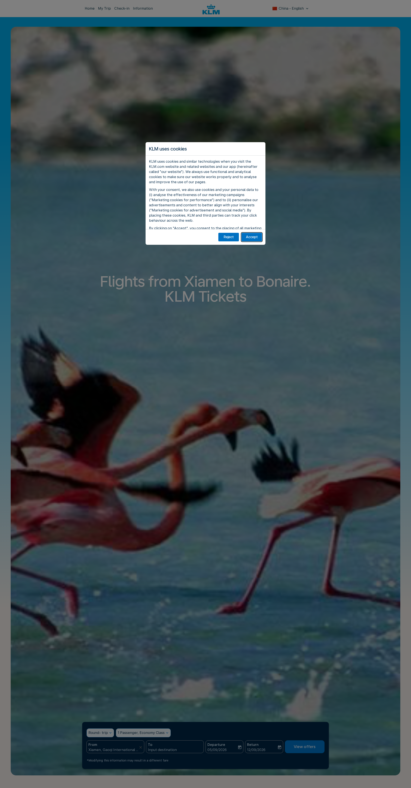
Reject (229, 237)
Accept (252, 237)
